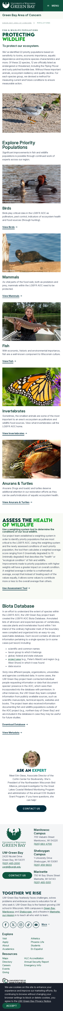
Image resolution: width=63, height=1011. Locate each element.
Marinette (55, 911)
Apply (5, 942)
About (5, 945)
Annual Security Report (36, 961)
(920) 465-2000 (11, 863)
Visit (4, 938)
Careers (6, 965)
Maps (5, 958)
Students (35, 945)
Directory (7, 961)
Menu (55, 5)
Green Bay (49, 908)
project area (14, 659)
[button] (16, 588)
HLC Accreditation (34, 958)
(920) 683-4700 (43, 844)
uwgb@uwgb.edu (11, 866)
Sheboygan (25, 911)
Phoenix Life (37, 942)
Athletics (35, 938)
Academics (8, 949)
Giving (5, 972)
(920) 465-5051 (42, 882)
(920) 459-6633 (43, 864)
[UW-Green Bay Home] (17, 5)
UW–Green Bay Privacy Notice (34, 1001)
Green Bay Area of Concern (21, 15)
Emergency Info (32, 965)
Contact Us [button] (31, 808)
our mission (8, 915)
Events (6, 968)
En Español (37, 949)
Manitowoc (8, 911)
